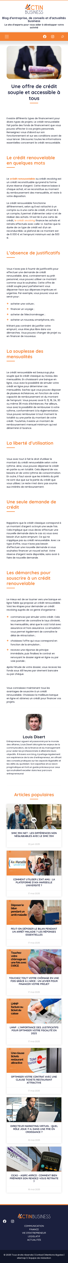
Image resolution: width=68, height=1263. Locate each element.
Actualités (34, 1239)
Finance (34, 1229)
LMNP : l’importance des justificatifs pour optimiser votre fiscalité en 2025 (34, 1030)
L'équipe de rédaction (39, 1258)
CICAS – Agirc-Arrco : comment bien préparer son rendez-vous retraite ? (34, 1178)
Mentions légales (54, 1254)
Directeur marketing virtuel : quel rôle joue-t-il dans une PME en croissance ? (34, 1129)
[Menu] (6, 36)
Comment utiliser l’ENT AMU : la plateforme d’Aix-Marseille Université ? (34, 882)
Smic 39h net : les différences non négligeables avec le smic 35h (34, 834)
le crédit (25, 220)
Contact (39, 1254)
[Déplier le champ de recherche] (62, 36)
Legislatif (34, 1236)
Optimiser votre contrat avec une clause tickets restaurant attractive (34, 1079)
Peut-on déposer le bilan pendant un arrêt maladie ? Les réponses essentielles (34, 931)
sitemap (21, 1258)
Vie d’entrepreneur (34, 1232)
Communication (34, 1225)
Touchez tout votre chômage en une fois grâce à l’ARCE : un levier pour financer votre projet (34, 981)
